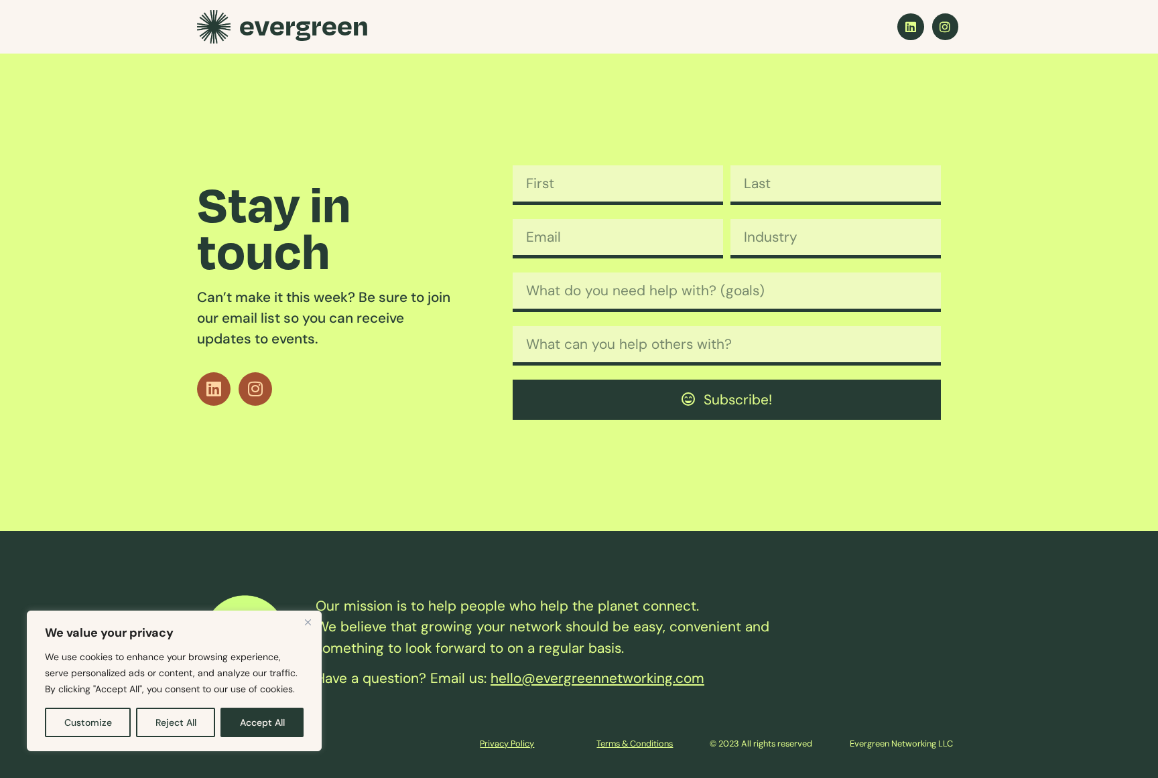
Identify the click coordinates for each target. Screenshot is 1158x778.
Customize (88, 722)
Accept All (262, 722)
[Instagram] (945, 26)
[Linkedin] (910, 26)
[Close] (308, 622)
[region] (174, 681)
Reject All (175, 722)
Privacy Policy (507, 743)
